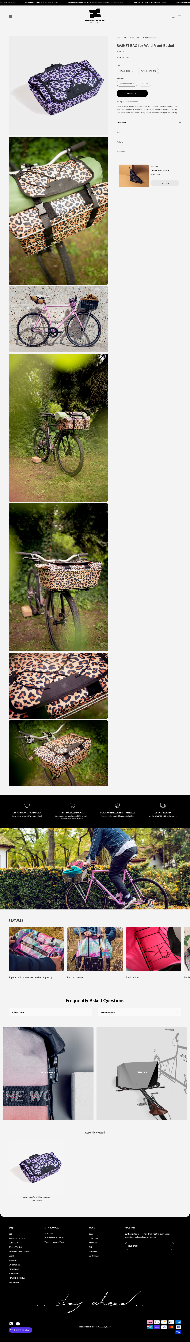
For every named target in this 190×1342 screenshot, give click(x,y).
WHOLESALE (14, 1282)
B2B (10, 1233)
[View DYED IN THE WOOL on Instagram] (11, 1323)
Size (118, 132)
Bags (91, 1233)
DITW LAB (93, 1251)
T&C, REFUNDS (15, 1247)
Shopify (108, 1327)
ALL (125, 38)
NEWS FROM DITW (17, 1278)
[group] (95, 953)
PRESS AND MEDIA (17, 1238)
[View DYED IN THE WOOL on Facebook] (18, 1323)
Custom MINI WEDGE (160, 170)
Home (119, 38)
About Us (93, 1242)
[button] (173, 16)
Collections (93, 1238)
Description (121, 122)
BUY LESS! (49, 1233)
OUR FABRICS (14, 1264)
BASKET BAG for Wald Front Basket (37, 1197)
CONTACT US (14, 1242)
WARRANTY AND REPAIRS (19, 1251)
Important (121, 152)
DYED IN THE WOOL (90, 1327)
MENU (92, 1227)
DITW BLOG (14, 1269)
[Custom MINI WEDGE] (134, 176)
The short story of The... (54, 1242)
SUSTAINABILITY (16, 1273)
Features (120, 142)
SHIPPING (13, 1260)
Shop (11, 1227)
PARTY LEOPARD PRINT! (55, 1237)
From (36, 1201)
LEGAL (11, 1255)
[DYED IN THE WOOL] (95, 16)
